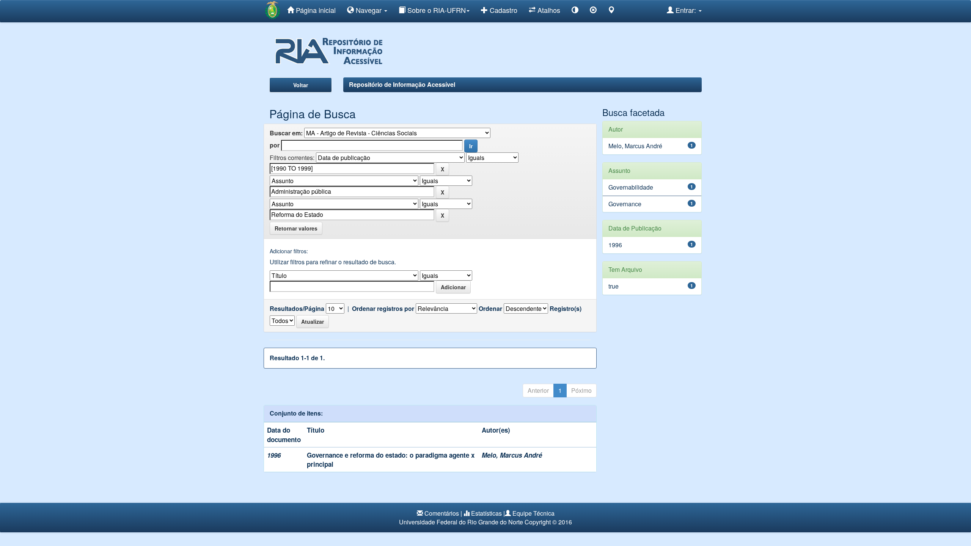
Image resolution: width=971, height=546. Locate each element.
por (275, 145)
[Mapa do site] (611, 11)
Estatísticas (486, 513)
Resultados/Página (297, 308)
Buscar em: (286, 133)
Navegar (368, 10)
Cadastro (502, 10)
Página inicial (315, 10)
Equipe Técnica (533, 513)
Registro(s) (565, 308)
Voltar (300, 85)
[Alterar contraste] (575, 11)
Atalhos (548, 10)
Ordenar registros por (383, 308)
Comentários (441, 513)
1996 (615, 244)
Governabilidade (630, 187)
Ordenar (490, 308)
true (613, 286)
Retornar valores (296, 228)
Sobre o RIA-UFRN (435, 10)
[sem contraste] (593, 11)
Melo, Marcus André (512, 455)
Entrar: (686, 10)
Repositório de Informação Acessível (402, 84)
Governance (624, 203)
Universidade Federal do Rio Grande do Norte (461, 522)
